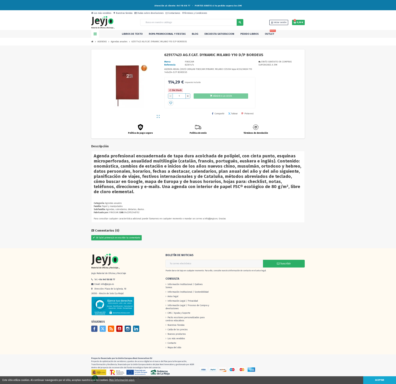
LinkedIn (136, 329)
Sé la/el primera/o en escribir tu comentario (116, 237)
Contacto (172, 343)
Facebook (94, 329)
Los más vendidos (101, 13)
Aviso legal (173, 296)
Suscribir (285, 263)
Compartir (219, 113)
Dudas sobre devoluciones (150, 13)
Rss (111, 329)
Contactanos (174, 13)
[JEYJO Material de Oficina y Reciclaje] (102, 22)
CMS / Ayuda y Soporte (179, 313)
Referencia (169, 65)
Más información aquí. (122, 380)
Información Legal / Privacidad (183, 301)
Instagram (128, 329)
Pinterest (249, 113)
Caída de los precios (178, 329)
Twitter (103, 329)
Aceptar (379, 380)
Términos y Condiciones (194, 13)
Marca (167, 61)
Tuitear (234, 113)
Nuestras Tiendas (176, 325)
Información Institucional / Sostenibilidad (188, 292)
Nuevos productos (177, 334)
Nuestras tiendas (123, 13)
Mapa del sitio (174, 347)
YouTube (119, 329)
